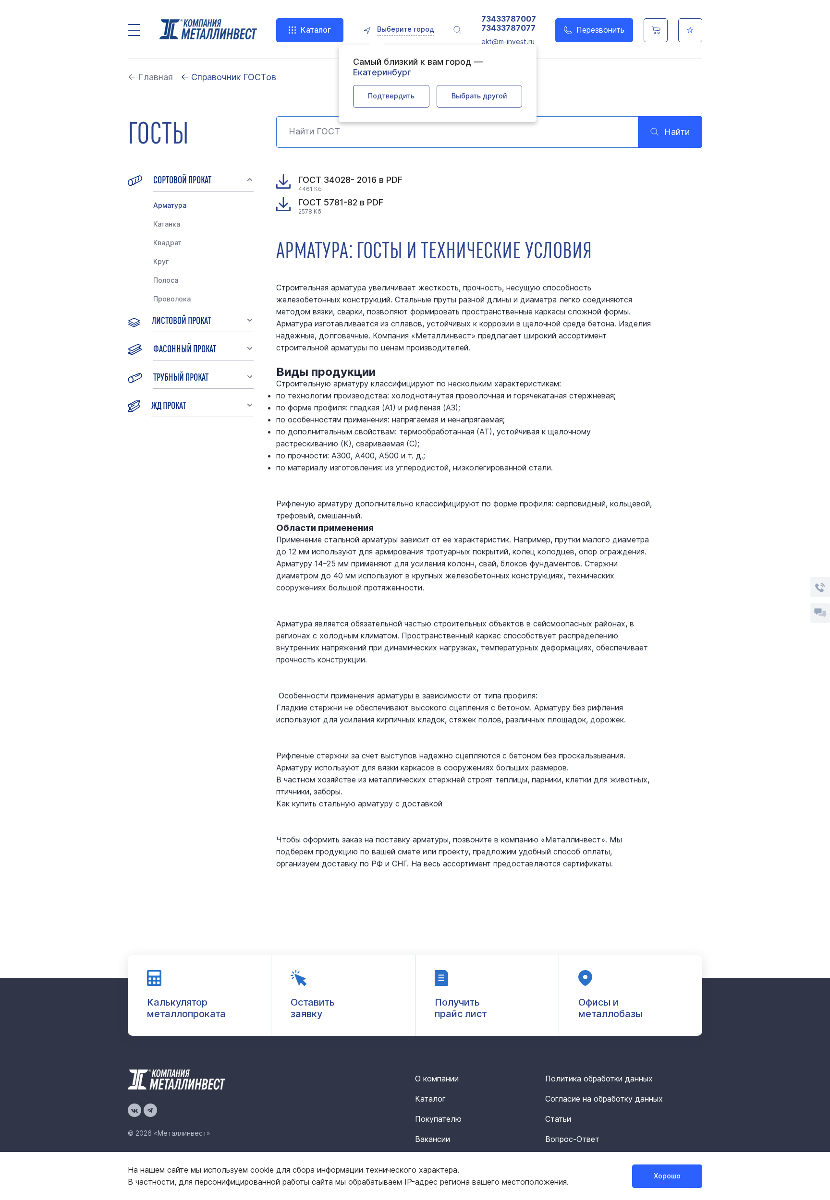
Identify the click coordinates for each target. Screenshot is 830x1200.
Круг (161, 261)
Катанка (166, 224)
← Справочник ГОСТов (228, 77)
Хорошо (667, 1176)
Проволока (172, 299)
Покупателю (438, 1119)
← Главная (150, 77)
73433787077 (508, 28)
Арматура (169, 205)
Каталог (316, 30)
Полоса (165, 280)
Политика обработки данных (599, 1078)
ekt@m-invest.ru (508, 41)
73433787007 (508, 19)
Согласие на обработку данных (604, 1099)
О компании (437, 1078)
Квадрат (167, 243)
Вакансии (432, 1139)
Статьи (558, 1119)
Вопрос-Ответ (572, 1139)
